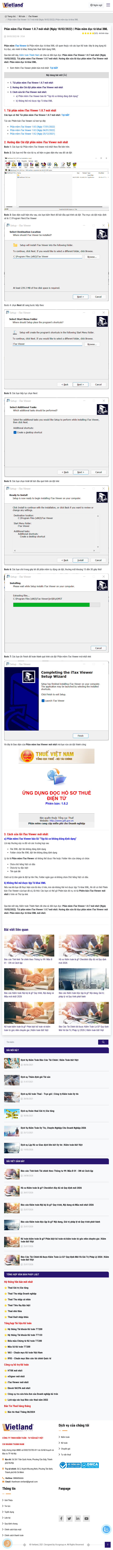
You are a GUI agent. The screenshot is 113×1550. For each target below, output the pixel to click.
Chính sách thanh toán (14, 1535)
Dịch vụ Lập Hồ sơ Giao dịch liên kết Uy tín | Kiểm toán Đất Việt (52, 1144)
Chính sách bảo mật (13, 1529)
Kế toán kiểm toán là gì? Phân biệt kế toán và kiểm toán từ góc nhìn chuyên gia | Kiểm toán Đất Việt (63, 1240)
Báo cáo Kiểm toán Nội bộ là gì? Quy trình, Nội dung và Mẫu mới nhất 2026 (57, 1204)
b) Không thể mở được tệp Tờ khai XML (34, 100)
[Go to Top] (108, 1545)
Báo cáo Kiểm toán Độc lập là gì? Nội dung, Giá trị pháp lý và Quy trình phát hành (60, 1221)
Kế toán (22, 16)
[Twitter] (69, 1518)
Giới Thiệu (9, 1500)
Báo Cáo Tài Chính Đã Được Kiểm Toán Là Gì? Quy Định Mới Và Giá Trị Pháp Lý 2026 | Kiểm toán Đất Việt (65, 1258)
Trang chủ (12, 16)
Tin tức (7, 1506)
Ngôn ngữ (97, 5)
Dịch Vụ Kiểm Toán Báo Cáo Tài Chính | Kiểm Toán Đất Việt (49, 1060)
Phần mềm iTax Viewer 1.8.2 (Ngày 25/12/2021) (32, 133)
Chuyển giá (65, 1449)
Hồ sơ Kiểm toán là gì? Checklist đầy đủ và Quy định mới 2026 (51, 1187)
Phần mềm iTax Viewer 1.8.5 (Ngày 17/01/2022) (32, 126)
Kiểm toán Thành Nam (29, 55)
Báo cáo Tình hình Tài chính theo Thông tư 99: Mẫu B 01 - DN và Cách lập (57, 1171)
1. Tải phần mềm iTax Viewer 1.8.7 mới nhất (31, 82)
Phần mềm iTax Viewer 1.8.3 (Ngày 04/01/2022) (32, 130)
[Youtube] (86, 1518)
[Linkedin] (78, 1518)
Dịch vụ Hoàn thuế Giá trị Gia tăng (37, 1111)
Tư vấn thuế (66, 1454)
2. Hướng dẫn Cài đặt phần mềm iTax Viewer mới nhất (36, 87)
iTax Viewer (33, 16)
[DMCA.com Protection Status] (90, 1465)
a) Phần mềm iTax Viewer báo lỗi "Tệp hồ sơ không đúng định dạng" (47, 96)
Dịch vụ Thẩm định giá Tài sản (35, 1077)
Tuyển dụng (9, 1512)
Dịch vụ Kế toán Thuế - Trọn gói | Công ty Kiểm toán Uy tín (49, 1094)
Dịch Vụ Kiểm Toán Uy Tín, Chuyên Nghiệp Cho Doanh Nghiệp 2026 (53, 1128)
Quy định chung (11, 1523)
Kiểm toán (65, 1437)
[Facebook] (61, 1518)
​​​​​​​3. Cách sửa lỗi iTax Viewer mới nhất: (28, 92)
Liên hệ (7, 1518)
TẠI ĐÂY (65, 115)
